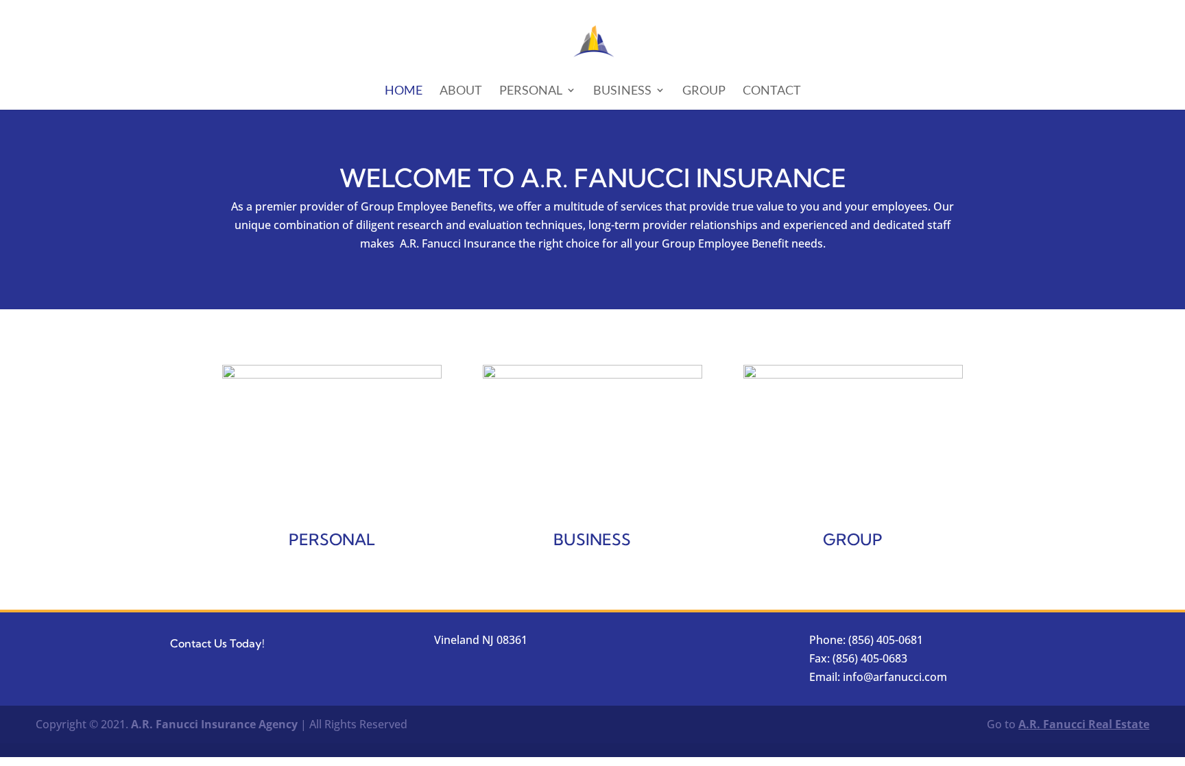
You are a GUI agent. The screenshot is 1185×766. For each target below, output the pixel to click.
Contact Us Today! (217, 643)
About (461, 91)
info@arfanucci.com (895, 676)
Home (403, 91)
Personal (530, 91)
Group (704, 91)
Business (622, 91)
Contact (772, 91)
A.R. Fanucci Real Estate (1083, 724)
